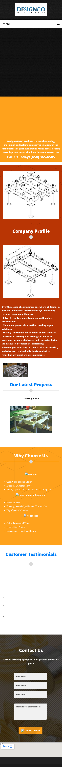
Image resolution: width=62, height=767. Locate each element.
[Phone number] (6, 35)
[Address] (14, 35)
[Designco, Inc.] (31, 9)
